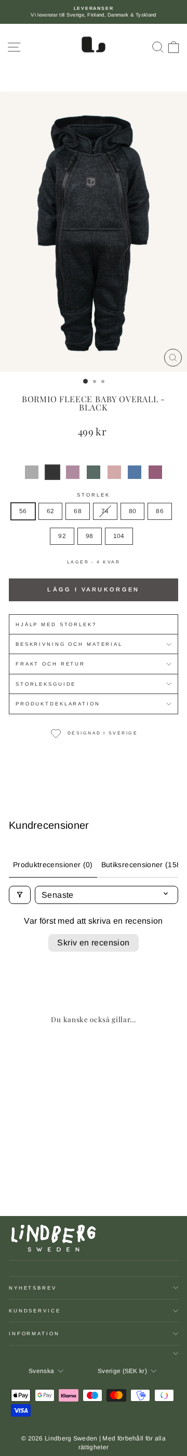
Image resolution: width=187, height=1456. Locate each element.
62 (51, 511)
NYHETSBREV (33, 1288)
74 (105, 511)
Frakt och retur (50, 664)
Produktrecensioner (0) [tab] (53, 864)
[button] (31, 472)
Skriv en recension (93, 942)
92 (62, 536)
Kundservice (35, 1310)
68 (78, 511)
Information (34, 1333)
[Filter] (20, 895)
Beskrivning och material (69, 644)
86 (160, 511)
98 (90, 536)
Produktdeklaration (58, 703)
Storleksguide (46, 684)
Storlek (93, 495)
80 (133, 511)
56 (23, 511)
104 (119, 536)
